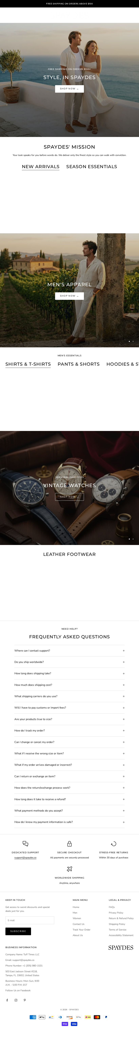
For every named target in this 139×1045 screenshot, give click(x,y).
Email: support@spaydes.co (19, 960)
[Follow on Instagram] (16, 1000)
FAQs (112, 907)
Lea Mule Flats (25, 608)
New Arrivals (41, 166)
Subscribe (18, 931)
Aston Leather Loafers (69, 608)
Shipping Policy (117, 924)
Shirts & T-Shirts (28, 364)
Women (77, 918)
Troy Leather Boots (113, 608)
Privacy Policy (116, 912)
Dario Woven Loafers (113, 220)
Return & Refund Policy (121, 918)
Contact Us (78, 924)
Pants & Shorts (79, 364)
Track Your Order (81, 929)
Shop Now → (69, 88)
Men (75, 912)
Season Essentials (91, 166)
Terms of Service (117, 929)
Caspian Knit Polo (25, 418)
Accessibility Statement (121, 935)
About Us (78, 935)
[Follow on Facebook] (7, 1000)
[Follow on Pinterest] (24, 1000)
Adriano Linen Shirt (69, 418)
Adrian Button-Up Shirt (113, 418)
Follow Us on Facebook (18, 990)
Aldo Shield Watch (69, 220)
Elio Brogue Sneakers (25, 220)
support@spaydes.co (25, 857)
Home (76, 907)
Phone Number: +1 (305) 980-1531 (24, 965)
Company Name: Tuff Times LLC (22, 954)
